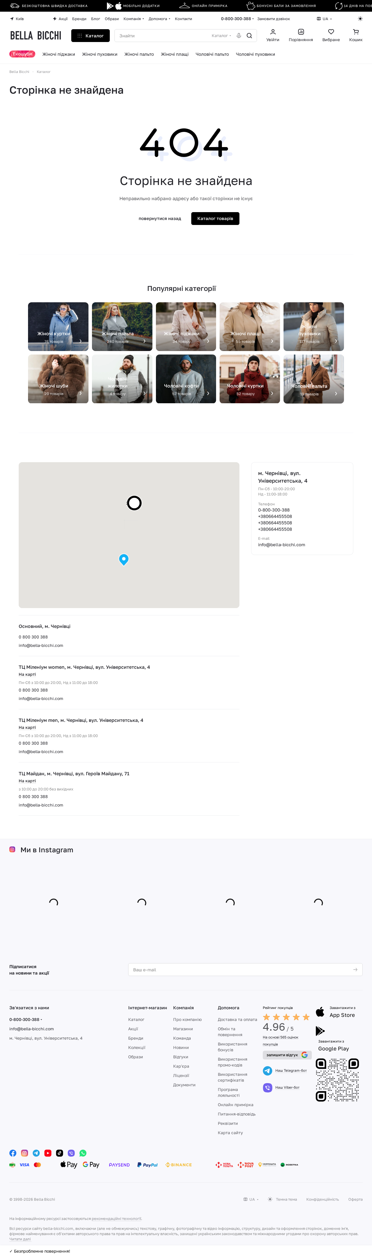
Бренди (135, 1038)
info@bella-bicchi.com (41, 645)
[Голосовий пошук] (239, 36)
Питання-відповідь (236, 1113)
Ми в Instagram (47, 849)
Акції (133, 1028)
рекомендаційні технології (116, 1218)
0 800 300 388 (33, 636)
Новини (181, 1047)
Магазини (183, 1028)
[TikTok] (59, 1153)
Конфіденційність (322, 1199)
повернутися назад (160, 218)
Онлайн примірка (235, 1104)
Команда (182, 1038)
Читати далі (20, 1239)
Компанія (183, 1007)
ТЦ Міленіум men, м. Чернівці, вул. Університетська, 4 (81, 720)
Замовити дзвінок (273, 18)
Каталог (136, 1019)
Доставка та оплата (237, 1019)
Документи (184, 1084)
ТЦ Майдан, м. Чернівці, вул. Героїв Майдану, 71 (74, 773)
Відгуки (180, 1056)
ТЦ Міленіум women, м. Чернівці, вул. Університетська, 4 (84, 667)
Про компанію (187, 1019)
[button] (124, 560)
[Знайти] (249, 35)
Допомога (228, 1007)
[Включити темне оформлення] (360, 18)
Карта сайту (230, 1132)
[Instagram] (24, 1153)
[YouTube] (47, 1153)
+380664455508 (275, 516)
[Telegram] (36, 1153)
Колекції (136, 1047)
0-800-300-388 (236, 18)
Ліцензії (181, 1075)
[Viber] (71, 1153)
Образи (135, 1056)
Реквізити (228, 1123)
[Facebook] (12, 1153)
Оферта (355, 1199)
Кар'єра (181, 1066)
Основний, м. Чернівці (44, 626)
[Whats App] (82, 1153)
